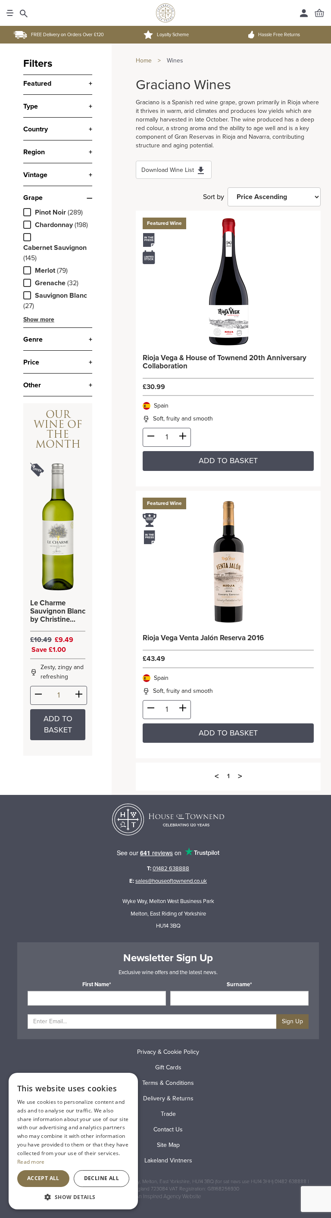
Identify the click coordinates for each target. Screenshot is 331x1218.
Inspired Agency (162, 1196)
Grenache (50, 283)
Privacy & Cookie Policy (168, 1052)
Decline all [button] (101, 1178)
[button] (73, 1197)
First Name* (96, 984)
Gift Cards (168, 1067)
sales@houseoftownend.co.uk (171, 881)
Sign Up (292, 1021)
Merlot (45, 270)
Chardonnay (54, 225)
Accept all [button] (43, 1178)
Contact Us (168, 1129)
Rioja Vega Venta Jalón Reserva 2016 (203, 638)
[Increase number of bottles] (79, 696)
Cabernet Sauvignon (55, 247)
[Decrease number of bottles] (38, 696)
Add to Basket (58, 724)
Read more (31, 1161)
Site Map (168, 1145)
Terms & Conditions (168, 1083)
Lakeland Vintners (168, 1160)
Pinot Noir (50, 212)
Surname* (239, 984)
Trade (168, 1114)
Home (144, 60)
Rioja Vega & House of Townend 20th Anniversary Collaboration (224, 362)
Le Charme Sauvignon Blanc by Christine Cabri (57, 611)
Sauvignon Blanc (61, 295)
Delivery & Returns (168, 1098)
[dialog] (73, 1141)
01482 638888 (171, 868)
